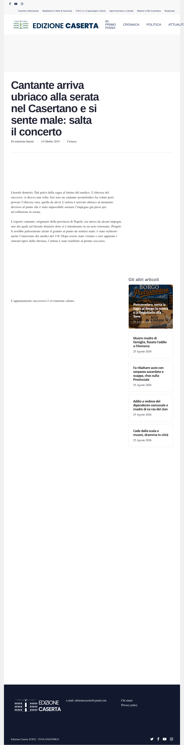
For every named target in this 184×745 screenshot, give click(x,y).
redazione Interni (24, 141)
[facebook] (10, 4)
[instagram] (22, 4)
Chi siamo (127, 700)
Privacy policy (129, 705)
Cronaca (72, 141)
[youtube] (15, 4)
